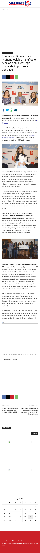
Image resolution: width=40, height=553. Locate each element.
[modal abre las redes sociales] (15, 110)
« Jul (3, 527)
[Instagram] (5, 549)
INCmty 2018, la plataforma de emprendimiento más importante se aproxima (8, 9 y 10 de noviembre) (29, 411)
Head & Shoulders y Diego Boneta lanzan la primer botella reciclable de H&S (10, 410)
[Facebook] (4, 77)
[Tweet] (7, 110)
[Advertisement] (20, 31)
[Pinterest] (12, 77)
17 (4, 517)
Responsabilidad (9, 53)
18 (10, 517)
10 (4, 513)
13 (20, 513)
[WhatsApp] (16, 77)
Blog (8, 9)
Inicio (3, 9)
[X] (8, 77)
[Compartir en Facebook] (3, 110)
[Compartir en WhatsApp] (11, 110)
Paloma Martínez (9, 73)
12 (15, 513)
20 (20, 517)
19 (15, 517)
